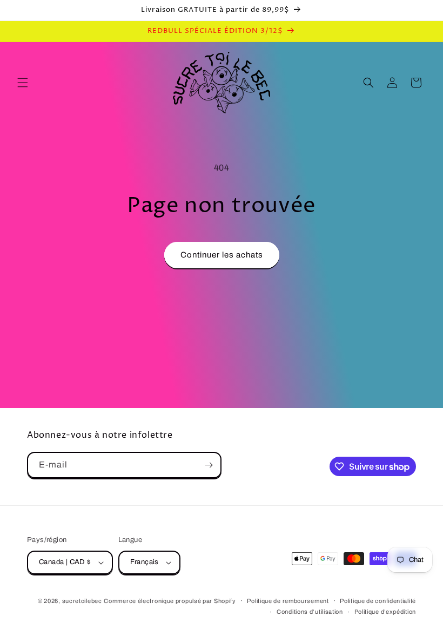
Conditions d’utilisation (310, 611)
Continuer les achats (221, 254)
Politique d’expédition (385, 611)
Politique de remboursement (287, 601)
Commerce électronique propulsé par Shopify (170, 601)
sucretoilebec (82, 601)
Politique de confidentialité (378, 601)
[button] (23, 82)
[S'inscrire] (208, 465)
